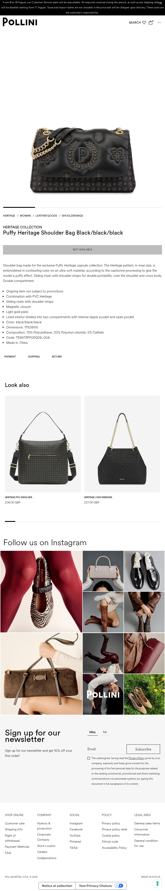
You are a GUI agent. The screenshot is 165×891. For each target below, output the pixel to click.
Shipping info (14, 829)
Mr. (105, 732)
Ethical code (110, 842)
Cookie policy (111, 836)
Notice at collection (57, 886)
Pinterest (75, 842)
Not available (82, 250)
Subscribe (143, 749)
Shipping (34, 356)
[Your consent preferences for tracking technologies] (157, 883)
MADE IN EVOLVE (150, 877)
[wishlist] (144, 22)
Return (57, 356)
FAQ (8, 853)
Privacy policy (111, 823)
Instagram (76, 823)
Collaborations (46, 858)
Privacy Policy (136, 758)
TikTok (74, 848)
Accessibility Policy (114, 848)
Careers (42, 852)
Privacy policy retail (114, 829)
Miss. (92, 732)
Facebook (76, 829)
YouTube (75, 836)
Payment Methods (17, 847)
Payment (10, 356)
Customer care (14, 823)
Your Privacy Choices (95, 886)
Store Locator (46, 846)
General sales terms (147, 823)
